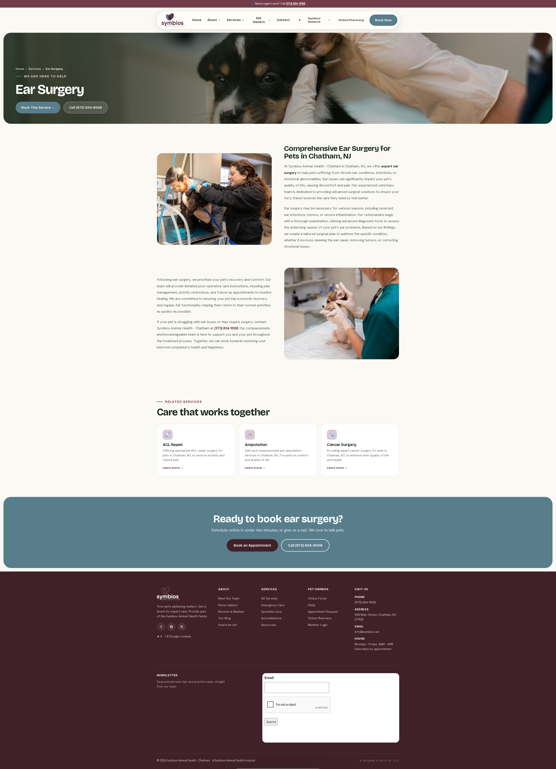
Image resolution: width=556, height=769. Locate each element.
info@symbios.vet (367, 632)
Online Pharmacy (351, 20)
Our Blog (224, 618)
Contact (283, 20)
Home (196, 20)
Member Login (318, 625)
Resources (268, 625)
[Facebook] (161, 627)
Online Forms (317, 598)
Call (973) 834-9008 (85, 107)
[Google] (171, 627)
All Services (269, 598)
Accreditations (271, 618)
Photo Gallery (228, 605)
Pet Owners (259, 20)
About (212, 20)
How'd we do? (227, 625)
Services (234, 20)
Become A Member (231, 612)
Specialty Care (271, 612)
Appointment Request (323, 612)
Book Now (383, 20)
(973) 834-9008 (295, 3)
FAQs (311, 605)
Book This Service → (38, 107)
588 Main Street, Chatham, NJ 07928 (375, 617)
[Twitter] (182, 627)
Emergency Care (272, 605)
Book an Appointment (252, 545)
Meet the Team (228, 598)
